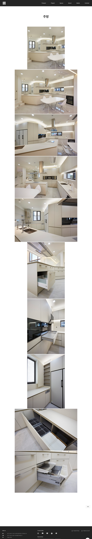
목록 (88, 506)
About (69, 3)
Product (44, 3)
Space (61, 3)
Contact (87, 3)
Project (53, 3)
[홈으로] (4, 2)
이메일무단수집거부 (86, 530)
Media (78, 3)
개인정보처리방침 (76, 530)
